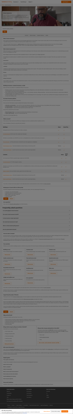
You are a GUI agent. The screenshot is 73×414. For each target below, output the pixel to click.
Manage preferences (47, 411)
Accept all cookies (65, 411)
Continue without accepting (55, 411)
